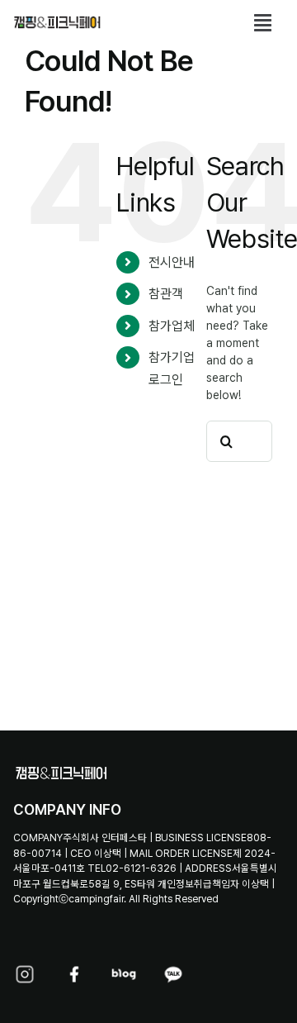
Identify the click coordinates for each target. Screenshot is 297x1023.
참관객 (165, 294)
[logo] (57, 19)
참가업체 (171, 326)
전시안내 (171, 262)
